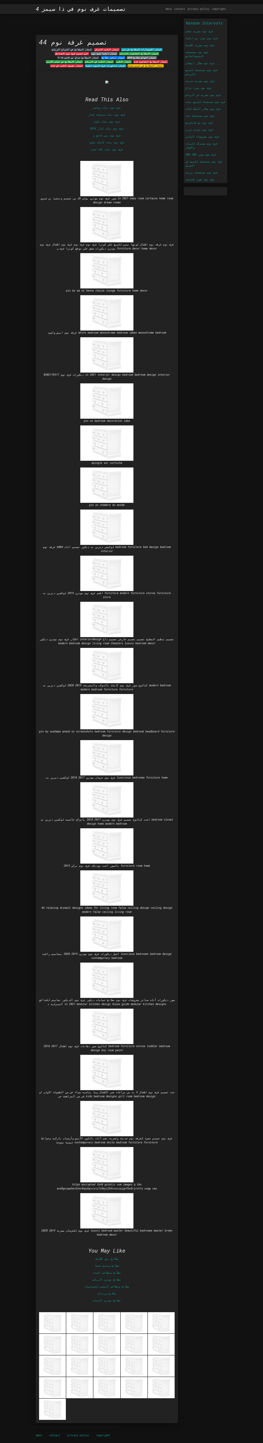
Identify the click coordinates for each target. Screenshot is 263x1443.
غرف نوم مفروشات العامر (202, 136)
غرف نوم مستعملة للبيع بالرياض (201, 72)
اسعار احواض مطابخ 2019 (141, 57)
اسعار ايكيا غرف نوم (104, 53)
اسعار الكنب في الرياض (99, 61)
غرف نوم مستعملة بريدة (201, 172)
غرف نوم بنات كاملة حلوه (107, 142)
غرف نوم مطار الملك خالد (203, 109)
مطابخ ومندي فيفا (107, 1265)
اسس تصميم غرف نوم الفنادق (71, 53)
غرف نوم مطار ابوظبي (200, 63)
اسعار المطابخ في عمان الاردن (64, 61)
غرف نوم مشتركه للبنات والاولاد (201, 145)
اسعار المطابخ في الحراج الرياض (72, 49)
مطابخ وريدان (107, 1293)
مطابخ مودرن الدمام (107, 1300)
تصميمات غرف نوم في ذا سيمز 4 (81, 9)
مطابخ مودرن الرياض (107, 1279)
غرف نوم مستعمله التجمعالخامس (197, 54)
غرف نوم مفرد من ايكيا (201, 38)
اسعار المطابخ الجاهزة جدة (150, 61)
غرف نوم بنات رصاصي (107, 107)
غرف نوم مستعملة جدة (200, 116)
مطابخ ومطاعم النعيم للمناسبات (107, 1286)
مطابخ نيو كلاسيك (106, 1258)
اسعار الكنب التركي (107, 49)
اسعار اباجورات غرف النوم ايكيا (105, 65)
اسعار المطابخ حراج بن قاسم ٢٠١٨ (78, 57)
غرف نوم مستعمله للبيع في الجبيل (203, 163)
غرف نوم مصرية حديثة (200, 81)
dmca (168, 9)
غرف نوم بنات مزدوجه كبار (106, 114)
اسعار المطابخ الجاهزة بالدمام (139, 53)
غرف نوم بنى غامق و (107, 135)
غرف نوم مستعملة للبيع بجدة (205, 102)
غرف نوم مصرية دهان (199, 31)
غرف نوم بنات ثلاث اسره (107, 149)
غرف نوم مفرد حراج (198, 88)
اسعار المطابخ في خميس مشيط (145, 65)
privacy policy (198, 9)
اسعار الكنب (123, 61)
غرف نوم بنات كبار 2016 (107, 128)
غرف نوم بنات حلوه (107, 121)
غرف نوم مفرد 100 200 (200, 154)
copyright (219, 9)
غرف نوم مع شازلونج (199, 122)
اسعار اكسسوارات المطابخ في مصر (142, 49)
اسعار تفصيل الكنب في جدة (67, 65)
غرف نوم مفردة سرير (199, 129)
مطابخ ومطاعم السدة (107, 1272)
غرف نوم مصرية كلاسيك (200, 45)
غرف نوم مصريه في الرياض (203, 95)
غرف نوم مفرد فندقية (200, 179)
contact (179, 9)
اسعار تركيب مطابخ (113, 57)
